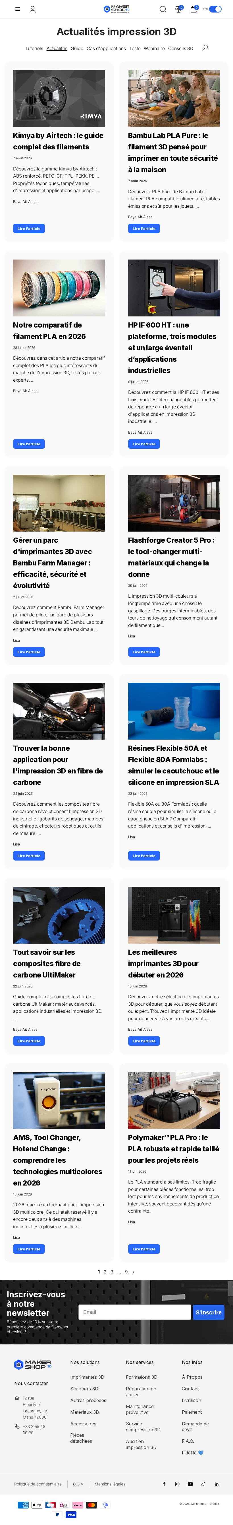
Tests (134, 48)
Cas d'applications (106, 48)
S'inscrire (209, 1312)
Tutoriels (34, 48)
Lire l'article (29, 228)
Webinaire (154, 48)
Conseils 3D (180, 48)
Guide (77, 48)
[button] (17, 9)
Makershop (198, 1503)
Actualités (57, 48)
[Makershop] (32, 1368)
